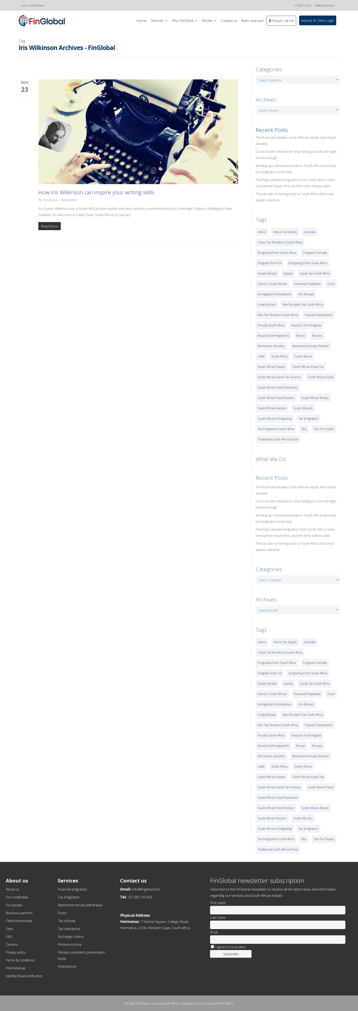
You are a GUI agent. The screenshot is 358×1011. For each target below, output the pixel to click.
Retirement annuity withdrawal (80, 905)
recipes (317, 336)
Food (331, 284)
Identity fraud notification (24, 976)
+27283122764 (302, 5)
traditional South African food (278, 439)
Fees (9, 928)
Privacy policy (15, 952)
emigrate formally (315, 253)
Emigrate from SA (270, 263)
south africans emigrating (274, 418)
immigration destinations (274, 294)
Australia (309, 232)
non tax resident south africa (278, 315)
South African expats (271, 367)
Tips (304, 429)
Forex (62, 913)
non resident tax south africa (303, 304)
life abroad (306, 294)
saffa (261, 356)
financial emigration (307, 284)
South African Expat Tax (308, 367)
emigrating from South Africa (308, 263)
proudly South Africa (271, 325)
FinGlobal (50, 199)
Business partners (19, 913)
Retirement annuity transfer (310, 346)
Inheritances (67, 966)
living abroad (267, 304)
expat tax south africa (315, 273)
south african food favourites (278, 387)
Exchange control (70, 936)
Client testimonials (19, 921)
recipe (300, 336)
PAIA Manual (15, 968)
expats (288, 273)
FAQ (9, 936)
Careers (12, 944)
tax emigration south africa (276, 429)
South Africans (303, 408)
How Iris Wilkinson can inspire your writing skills (96, 192)
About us (12, 889)
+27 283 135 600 (139, 897)
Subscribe (230, 953)
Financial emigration (72, 889)
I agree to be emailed (230, 947)
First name (218, 902)
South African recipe (315, 398)
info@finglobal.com (324, 5)
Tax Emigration (69, 897)
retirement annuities (271, 346)
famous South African (272, 284)
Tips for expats (324, 429)
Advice (262, 232)
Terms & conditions (20, 960)
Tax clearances (69, 928)
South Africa (279, 356)
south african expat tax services (279, 377)
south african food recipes (276, 398)
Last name (218, 917)
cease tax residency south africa (280, 242)
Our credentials (17, 897)
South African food (320, 377)
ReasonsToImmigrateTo (273, 336)
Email (214, 932)
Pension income (69, 944)
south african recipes (272, 408)
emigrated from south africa (277, 253)
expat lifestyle (267, 273)
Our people (14, 905)
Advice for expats (285, 232)
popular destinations (319, 315)
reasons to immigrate (306, 325)
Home (24, 5)
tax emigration (308, 418)
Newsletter (69, 199)
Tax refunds (66, 921)
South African (303, 356)
